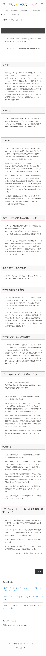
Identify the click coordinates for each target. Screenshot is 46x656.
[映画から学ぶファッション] (23, 4)
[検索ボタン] (4, 4)
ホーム (10, 644)
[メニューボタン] (42, 4)
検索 (39, 571)
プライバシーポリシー (31, 644)
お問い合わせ (18, 644)
